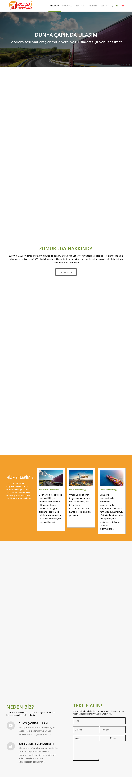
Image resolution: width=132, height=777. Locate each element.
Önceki (2, 39)
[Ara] (111, 5)
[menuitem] (54, 5)
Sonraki (129, 39)
